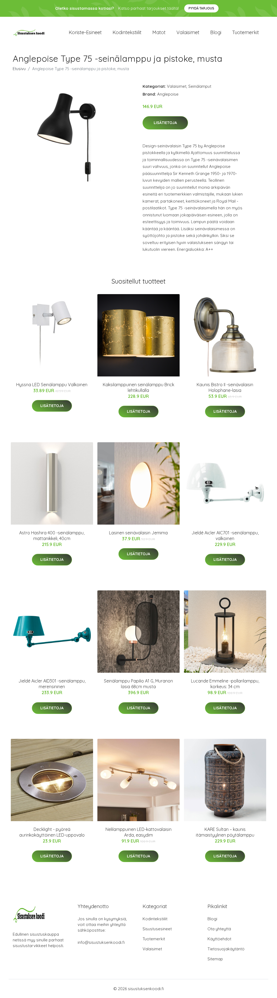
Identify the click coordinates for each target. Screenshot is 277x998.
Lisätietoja (165, 122)
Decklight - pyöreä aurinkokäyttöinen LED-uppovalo (52, 832)
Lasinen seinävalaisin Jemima (138, 532)
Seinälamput (199, 86)
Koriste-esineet (85, 32)
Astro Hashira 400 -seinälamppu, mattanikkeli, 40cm (51, 535)
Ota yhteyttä (219, 928)
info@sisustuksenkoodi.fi (101, 942)
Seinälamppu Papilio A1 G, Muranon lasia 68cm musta (138, 683)
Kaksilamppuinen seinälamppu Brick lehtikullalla (138, 387)
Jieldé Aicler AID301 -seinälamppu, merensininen (51, 683)
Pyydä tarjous (201, 8)
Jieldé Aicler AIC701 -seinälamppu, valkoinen (225, 535)
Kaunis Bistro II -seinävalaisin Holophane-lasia (225, 387)
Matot (159, 32)
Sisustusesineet (157, 928)
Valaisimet (187, 32)
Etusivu (19, 68)
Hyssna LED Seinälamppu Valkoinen (51, 384)
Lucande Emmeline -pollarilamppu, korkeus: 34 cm (225, 683)
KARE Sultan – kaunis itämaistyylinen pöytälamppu (225, 832)
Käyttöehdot (219, 938)
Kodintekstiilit (127, 32)
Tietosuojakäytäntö (226, 948)
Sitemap (215, 958)
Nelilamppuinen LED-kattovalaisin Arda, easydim (138, 832)
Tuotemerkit (245, 32)
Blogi (215, 32)
